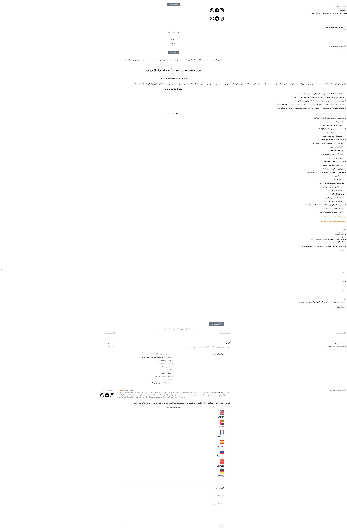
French (221, 436)
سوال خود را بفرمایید (218, 503)
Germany (220, 476)
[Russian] (222, 452)
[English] (222, 412)
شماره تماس (220, 495)
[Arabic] (222, 422)
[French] (222, 432)
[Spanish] (222, 442)
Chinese (220, 466)
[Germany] (222, 471)
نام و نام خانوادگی (219, 488)
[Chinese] (222, 461)
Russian (220, 456)
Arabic (221, 427)
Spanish (220, 446)
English (221, 417)
